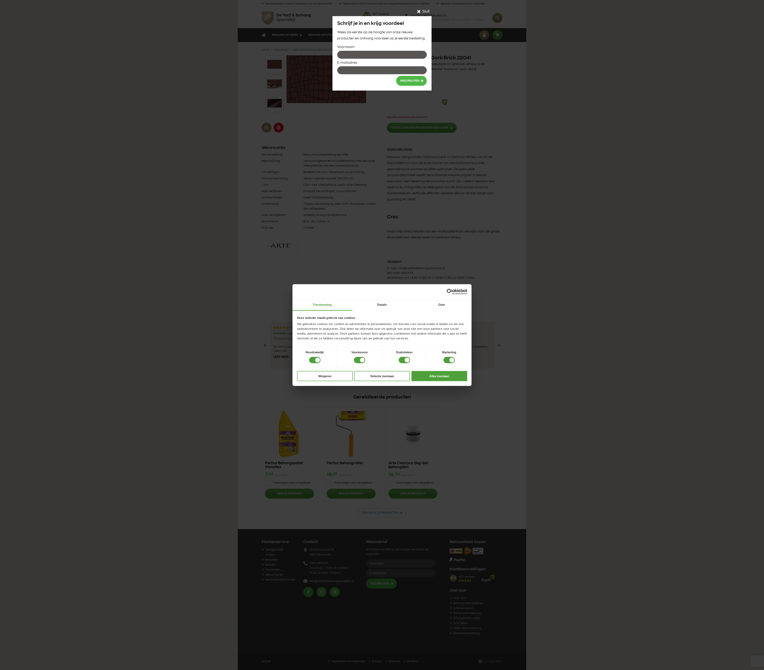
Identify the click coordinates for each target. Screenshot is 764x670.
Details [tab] (382, 304)
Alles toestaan (439, 376)
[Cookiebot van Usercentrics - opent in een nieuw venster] (449, 292)
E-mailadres (347, 62)
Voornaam (346, 47)
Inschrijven (409, 80)
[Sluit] (418, 11)
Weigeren (324, 376)
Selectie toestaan (382, 376)
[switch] (359, 360)
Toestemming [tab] (322, 304)
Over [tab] (441, 304)
